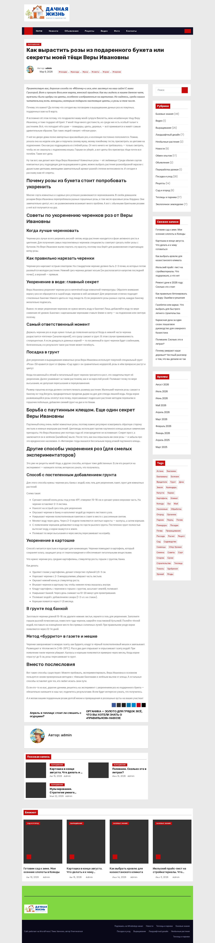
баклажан (171, 471)
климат (174, 498)
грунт (173, 481)
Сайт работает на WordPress (37, 931)
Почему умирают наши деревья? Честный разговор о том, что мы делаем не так (171, 355)
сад (158, 541)
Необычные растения (167, 141)
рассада (161, 536)
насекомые (162, 509)
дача (181, 481)
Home (39, 30)
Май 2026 (161, 405)
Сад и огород (163, 190)
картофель (162, 498)
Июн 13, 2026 (119, 776)
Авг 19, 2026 (32, 877)
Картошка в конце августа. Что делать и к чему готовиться (66, 772)
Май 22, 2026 (57, 796)
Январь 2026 (163, 433)
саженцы (161, 546)
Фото (117, 30)
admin (48, 68)
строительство (164, 563)
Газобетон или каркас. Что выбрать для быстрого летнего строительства (170, 309)
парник (160, 519)
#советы (95, 72)
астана (160, 471)
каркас (171, 492)
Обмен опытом (164, 155)
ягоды (170, 574)
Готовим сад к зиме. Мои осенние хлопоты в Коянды (42, 870)
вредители (162, 481)
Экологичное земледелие (169, 204)
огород (160, 514)
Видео (104, 30)
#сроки (106, 72)
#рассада (74, 72)
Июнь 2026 (162, 398)
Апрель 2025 (163, 440)
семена (160, 552)
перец (170, 519)
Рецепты (89, 30)
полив (180, 519)
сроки (170, 557)
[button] (182, 31)
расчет (171, 536)
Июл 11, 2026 (162, 877)
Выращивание (34, 44)
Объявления (71, 30)
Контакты (131, 30)
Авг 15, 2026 (56, 776)
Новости (53, 30)
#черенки (116, 72)
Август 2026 (162, 384)
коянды (160, 503)
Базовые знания (164, 114)
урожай (160, 574)
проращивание (173, 530)
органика (171, 514)
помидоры (162, 525)
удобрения (172, 568)
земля (160, 487)
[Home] (28, 31)
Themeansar (77, 931)
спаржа (160, 557)
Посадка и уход (164, 176)
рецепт (181, 536)
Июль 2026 (162, 391)
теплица (178, 563)
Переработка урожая (167, 169)
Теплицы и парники (166, 197)
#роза (85, 72)
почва (159, 530)
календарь (171, 487)
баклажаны (162, 476)
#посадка (63, 72)
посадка (174, 525)
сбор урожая (175, 546)
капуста (160, 492)
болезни (175, 476)
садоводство (170, 541)
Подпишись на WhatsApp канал (129, 926)
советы (171, 552)
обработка (176, 509)
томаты (160, 568)
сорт (180, 552)
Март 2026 (161, 419)
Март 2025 (161, 447)
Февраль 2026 (163, 426)
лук (169, 503)
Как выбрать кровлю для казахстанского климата (126, 870)
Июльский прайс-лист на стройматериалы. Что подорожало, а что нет (169, 271)
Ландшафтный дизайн (168, 134)
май (176, 503)
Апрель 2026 (163, 412)
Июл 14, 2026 (119, 877)
